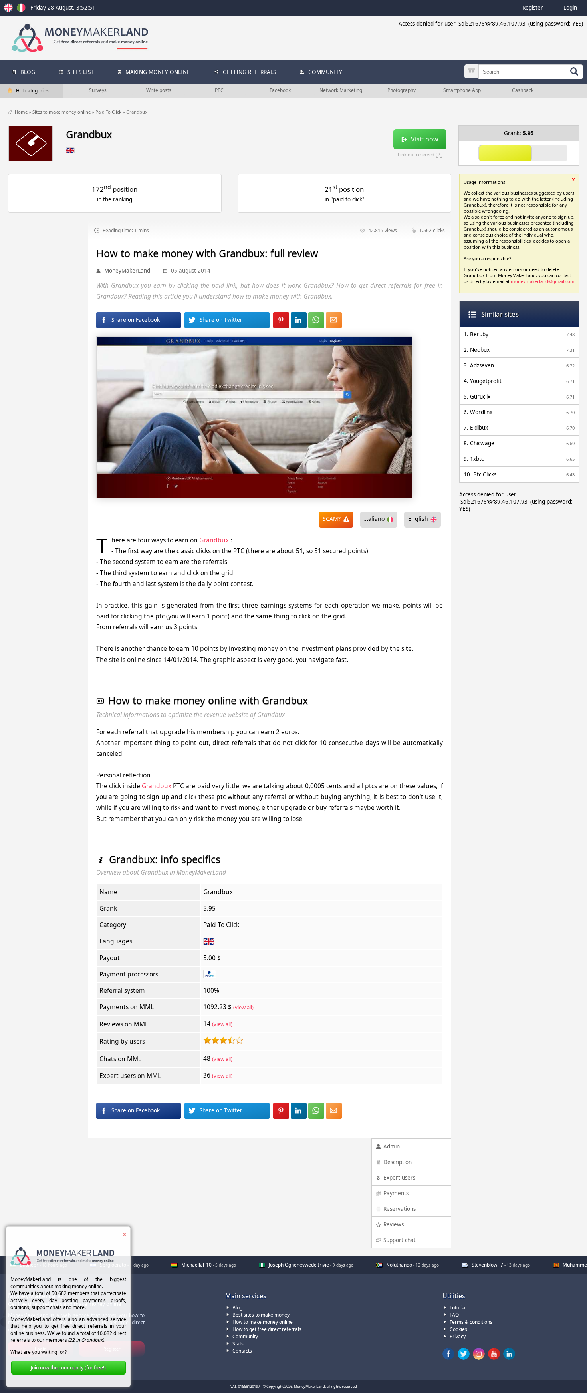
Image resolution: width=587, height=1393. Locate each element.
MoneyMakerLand (127, 270)
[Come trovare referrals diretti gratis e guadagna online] (21, 10)
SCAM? (332, 518)
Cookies (458, 1329)
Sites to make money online (62, 112)
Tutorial (458, 1307)
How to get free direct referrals (266, 1329)
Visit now (424, 139)
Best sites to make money (261, 1314)
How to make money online (262, 1322)
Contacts (242, 1350)
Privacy (458, 1336)
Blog (237, 1307)
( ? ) (439, 154)
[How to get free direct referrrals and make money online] (9, 10)
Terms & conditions (471, 1322)
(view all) (243, 1007)
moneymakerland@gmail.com (543, 281)
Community (245, 1336)
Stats (238, 1343)
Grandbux (214, 540)
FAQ (454, 1314)
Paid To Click (109, 112)
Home (22, 112)
